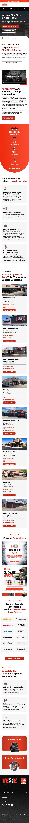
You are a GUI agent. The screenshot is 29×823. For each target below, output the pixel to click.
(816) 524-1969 (9, 366)
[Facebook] (3, 805)
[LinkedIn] (12, 805)
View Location (9, 310)
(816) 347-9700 (9, 335)
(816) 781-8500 (9, 397)
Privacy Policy (6, 819)
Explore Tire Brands (14, 659)
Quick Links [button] (5, 787)
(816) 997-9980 (9, 428)
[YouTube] (9, 805)
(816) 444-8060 (9, 520)
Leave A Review (9, 307)
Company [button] (5, 797)
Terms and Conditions (16, 819)
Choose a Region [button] (7, 792)
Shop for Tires (8, 31)
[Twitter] (6, 805)
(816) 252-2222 (9, 304)
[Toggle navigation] (25, 4)
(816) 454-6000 (9, 458)
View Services (8, 118)
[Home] (9, 781)
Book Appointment (10, 26)
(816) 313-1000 (9, 489)
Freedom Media (21, 814)
